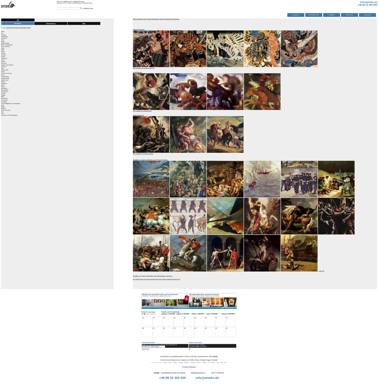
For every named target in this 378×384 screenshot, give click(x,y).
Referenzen (60, 3)
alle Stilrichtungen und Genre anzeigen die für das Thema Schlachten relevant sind (156, 279)
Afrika (2, 31)
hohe (208, 314)
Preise (187, 356)
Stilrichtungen (10, 27)
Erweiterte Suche (88, 8)
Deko (83, 23)
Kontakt (215, 360)
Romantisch (4, 98)
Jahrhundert (23, 27)
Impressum (185, 360)
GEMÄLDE (295, 15)
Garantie (67, 1)
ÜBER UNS (349, 15)
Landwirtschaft (5, 78)
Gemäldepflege (76, 3)
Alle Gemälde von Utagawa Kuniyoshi (143, 68)
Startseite (59, 1)
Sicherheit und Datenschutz (170, 360)
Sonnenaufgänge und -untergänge (10, 103)
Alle (18, 20)
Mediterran (4, 83)
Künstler (16, 27)
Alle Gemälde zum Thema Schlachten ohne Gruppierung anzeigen (156, 19)
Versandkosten (202, 356)
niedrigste (164, 314)
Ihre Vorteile (67, 3)
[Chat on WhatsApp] (189, 367)
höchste (224, 314)
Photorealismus (51, 23)
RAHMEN (332, 15)
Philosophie (79, 1)
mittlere (194, 314)
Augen (3, 41)
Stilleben (3, 108)
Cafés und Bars (5, 46)
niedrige (178, 314)
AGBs (192, 360)
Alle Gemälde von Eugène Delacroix (143, 154)
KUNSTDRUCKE (314, 15)
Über (213, 356)
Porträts (3, 93)
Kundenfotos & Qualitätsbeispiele (172, 356)
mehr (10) (321, 271)
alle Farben (152, 312)
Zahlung (193, 356)
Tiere (2, 113)
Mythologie (4, 88)
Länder (29, 27)
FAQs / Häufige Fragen (203, 360)
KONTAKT (367, 15)
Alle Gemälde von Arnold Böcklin (142, 111)
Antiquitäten (4, 36)
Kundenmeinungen (87, 3)
